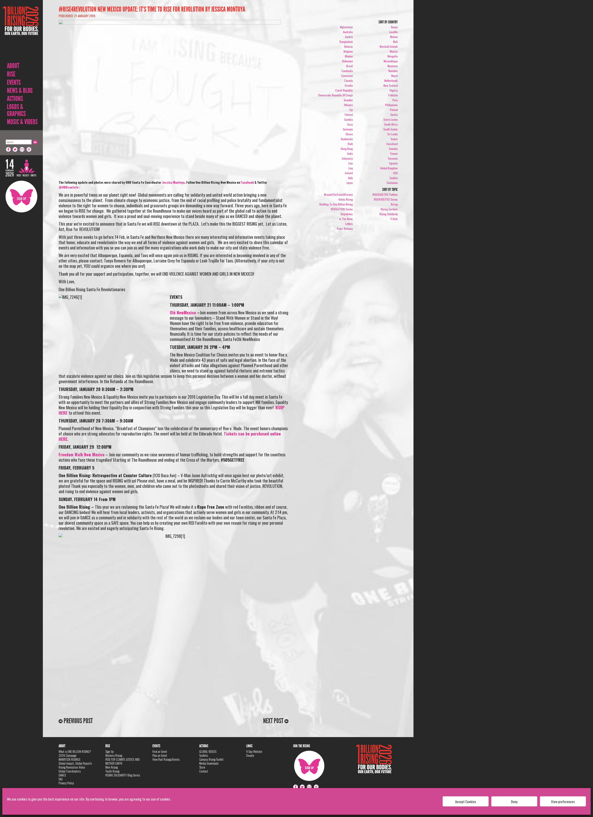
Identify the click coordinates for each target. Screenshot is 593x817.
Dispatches (347, 214)
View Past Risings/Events (166, 759)
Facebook (8, 149)
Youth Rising (112, 771)
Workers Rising (113, 755)
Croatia (349, 85)
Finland (349, 115)
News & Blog (20, 90)
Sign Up (21, 196)
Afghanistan (346, 27)
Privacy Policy (66, 783)
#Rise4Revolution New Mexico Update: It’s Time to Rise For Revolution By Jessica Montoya (152, 9)
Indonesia (347, 158)
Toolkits (203, 755)
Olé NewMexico (183, 312)
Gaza (350, 124)
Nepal (394, 76)
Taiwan (394, 153)
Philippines (391, 105)
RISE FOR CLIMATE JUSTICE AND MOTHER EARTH (122, 761)
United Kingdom (389, 168)
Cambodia (347, 71)
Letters (349, 224)
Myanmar (393, 66)
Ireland (349, 173)
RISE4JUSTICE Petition (385, 194)
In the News (346, 219)
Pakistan (393, 95)
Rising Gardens (389, 209)
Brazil (349, 66)
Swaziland (392, 144)
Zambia (393, 178)
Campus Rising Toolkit (211, 759)
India (350, 153)
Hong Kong (347, 149)
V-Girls (394, 219)
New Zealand (390, 85)
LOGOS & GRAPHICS (16, 110)
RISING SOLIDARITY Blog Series (122, 775)
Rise (11, 74)
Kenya (394, 27)
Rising (394, 204)
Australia (348, 32)
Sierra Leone (390, 119)
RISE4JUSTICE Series (386, 199)
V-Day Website (254, 751)
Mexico (394, 51)
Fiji (351, 110)
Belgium (348, 51)
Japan (349, 183)
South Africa (391, 124)
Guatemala (347, 139)
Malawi (394, 37)
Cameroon (347, 76)
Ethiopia (348, 105)
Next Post (273, 721)
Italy (350, 178)
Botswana (347, 61)
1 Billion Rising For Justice (20, 32)
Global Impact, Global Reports (75, 763)
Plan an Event (159, 755)
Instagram (29, 149)
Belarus (348, 46)
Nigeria (394, 90)
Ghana (349, 134)
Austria (349, 37)
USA (395, 173)
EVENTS (14, 82)
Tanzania (393, 158)
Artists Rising (345, 199)
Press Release (345, 228)
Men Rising (111, 767)
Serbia (394, 115)
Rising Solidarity (388, 214)
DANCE (62, 775)
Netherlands (391, 80)
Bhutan (349, 56)
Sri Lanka (392, 134)
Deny (514, 801)
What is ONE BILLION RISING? (75, 751)
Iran (350, 163)
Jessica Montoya (173, 182)
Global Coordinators (70, 771)
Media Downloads (208, 763)
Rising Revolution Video (72, 767)
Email (22, 149)
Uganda (393, 163)
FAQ (61, 779)
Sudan (394, 139)
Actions (15, 99)
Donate (250, 755)
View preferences (563, 801)
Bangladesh (346, 42)
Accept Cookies (465, 801)
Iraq (350, 168)
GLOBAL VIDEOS (207, 751)
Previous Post (78, 721)
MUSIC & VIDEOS (22, 122)
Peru (395, 100)
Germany (348, 129)
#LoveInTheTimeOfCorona (338, 194)
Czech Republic (344, 90)
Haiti (350, 144)
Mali (395, 42)
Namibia (393, 71)
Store (202, 767)
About (13, 66)
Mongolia (393, 56)
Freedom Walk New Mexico (81, 454)
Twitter (15, 149)
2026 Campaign (67, 755)
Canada (348, 80)
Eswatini (348, 100)
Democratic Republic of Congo (335, 95)
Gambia (348, 119)
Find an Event (159, 751)
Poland (394, 110)
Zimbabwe (392, 183)
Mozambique (391, 61)
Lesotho (393, 32)
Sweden (393, 149)
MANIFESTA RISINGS (69, 759)
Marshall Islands (389, 46)
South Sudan (390, 129)
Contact (203, 771)
